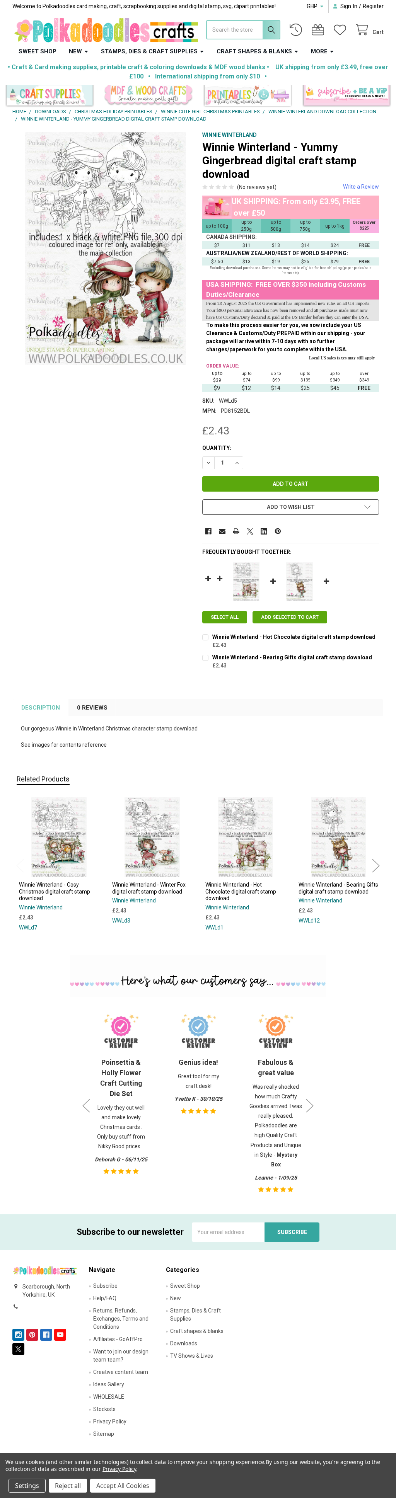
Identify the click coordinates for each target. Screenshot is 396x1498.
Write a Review (361, 187)
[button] (49, 96)
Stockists (104, 1409)
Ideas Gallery (108, 1384)
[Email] (222, 531)
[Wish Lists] (341, 30)
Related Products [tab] (43, 779)
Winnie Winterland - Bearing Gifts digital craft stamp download (292, 657)
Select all (225, 617)
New (75, 51)
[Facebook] (208, 531)
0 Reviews (92, 707)
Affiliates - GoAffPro (118, 1339)
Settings (27, 1485)
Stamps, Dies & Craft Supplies (149, 51)
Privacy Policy (109, 1421)
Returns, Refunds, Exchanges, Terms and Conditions (120, 1318)
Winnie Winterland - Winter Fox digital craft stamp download (149, 888)
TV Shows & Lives (191, 1356)
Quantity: (216, 448)
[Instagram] (18, 1335)
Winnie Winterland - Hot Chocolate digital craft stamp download (294, 637)
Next (376, 865)
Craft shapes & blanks (254, 51)
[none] (105, 248)
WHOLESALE (108, 1397)
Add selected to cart (290, 617)
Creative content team (120, 1372)
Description (40, 707)
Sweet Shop (37, 51)
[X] (250, 531)
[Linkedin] (264, 531)
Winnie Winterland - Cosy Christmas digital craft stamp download (54, 891)
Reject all (68, 1485)
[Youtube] (60, 1335)
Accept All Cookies (122, 1485)
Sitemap (103, 1434)
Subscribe (105, 1286)
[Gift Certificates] (319, 30)
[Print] (236, 531)
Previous (20, 865)
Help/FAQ (104, 1298)
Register (373, 6)
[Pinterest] (278, 531)
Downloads (183, 1343)
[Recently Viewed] (297, 30)
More (319, 51)
